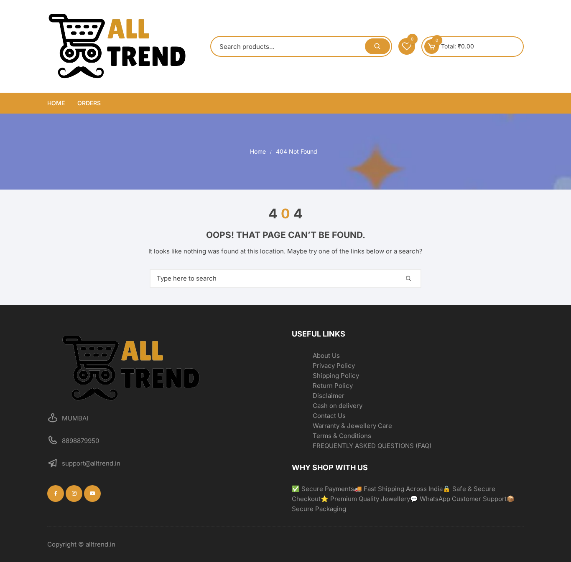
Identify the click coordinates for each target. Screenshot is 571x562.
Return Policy (333, 386)
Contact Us (329, 416)
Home (56, 102)
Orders (89, 102)
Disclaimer (328, 396)
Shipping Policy (336, 376)
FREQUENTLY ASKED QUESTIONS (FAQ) (372, 446)
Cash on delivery (337, 406)
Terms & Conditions (342, 436)
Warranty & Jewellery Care (352, 426)
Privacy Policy (334, 366)
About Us (326, 355)
